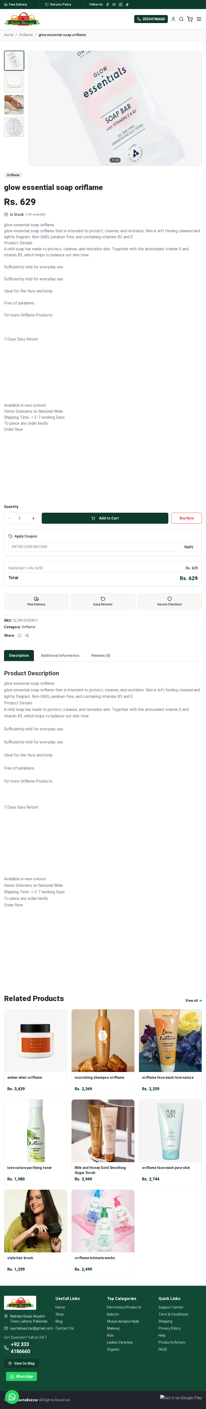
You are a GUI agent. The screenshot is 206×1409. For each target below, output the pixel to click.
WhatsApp (24, 1376)
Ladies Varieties (120, 1342)
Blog (59, 1321)
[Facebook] (107, 4)
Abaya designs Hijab (123, 1321)
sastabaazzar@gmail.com (28, 1328)
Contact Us (65, 1328)
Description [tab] (19, 656)
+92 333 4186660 (20, 1347)
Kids (110, 1335)
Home (9, 35)
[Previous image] (34, 108)
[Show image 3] (14, 105)
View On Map (24, 1363)
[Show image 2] (14, 83)
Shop (60, 1314)
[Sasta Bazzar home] (22, 19)
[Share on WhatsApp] (20, 635)
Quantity (11, 507)
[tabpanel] (103, 821)
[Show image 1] (14, 61)
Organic (113, 1349)
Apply (188, 547)
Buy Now (187, 518)
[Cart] (190, 19)
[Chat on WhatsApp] (12, 1397)
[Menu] (199, 19)
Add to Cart (109, 518)
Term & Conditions (173, 1314)
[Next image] (195, 108)
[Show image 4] (14, 127)
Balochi (113, 1314)
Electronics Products (124, 1307)
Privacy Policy (170, 1328)
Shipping (165, 1321)
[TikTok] (127, 4)
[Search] (181, 19)
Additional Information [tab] (60, 656)
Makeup (113, 1328)
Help (162, 1335)
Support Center (171, 1307)
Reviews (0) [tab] (100, 656)
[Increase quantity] (33, 518)
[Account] (173, 19)
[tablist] (103, 655)
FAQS (163, 1349)
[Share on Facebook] (27, 635)
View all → (193, 1001)
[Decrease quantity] (9, 518)
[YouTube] (114, 4)
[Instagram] (120, 4)
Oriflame (26, 35)
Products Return (172, 1342)
